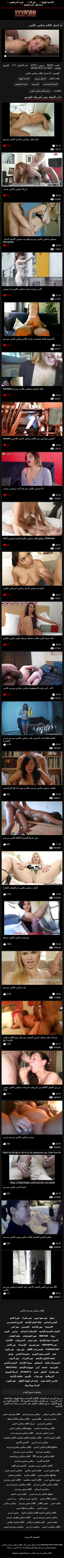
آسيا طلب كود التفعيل (33, 5)
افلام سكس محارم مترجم (19, 1447)
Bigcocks (11, 1367)
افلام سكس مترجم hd (43, 1456)
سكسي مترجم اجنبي (14, 1526)
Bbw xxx (43, 1336)
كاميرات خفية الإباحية (49, 1340)
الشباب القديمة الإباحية (49, 1331)
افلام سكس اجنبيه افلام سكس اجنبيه (38, 1512)
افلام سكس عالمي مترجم (45, 1484)
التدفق (44, 1372)
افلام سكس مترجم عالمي (32, 1310)
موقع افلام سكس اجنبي (20, 1428)
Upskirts (25, 1372)
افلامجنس (36, 1418)
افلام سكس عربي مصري (41, 1465)
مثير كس (15, 1327)
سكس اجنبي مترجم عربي (45, 1517)
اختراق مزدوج (40, 78)
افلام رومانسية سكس (44, 1428)
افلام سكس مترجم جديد (21, 1433)
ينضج (52, 1318)
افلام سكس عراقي (52, 1414)
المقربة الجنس (10, 1363)
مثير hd (32, 2)
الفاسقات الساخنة (29, 1331)
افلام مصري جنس (11, 1414)
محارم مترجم (50, 1418)
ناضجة (44, 1367)
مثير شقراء (27, 1318)
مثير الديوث (14, 1358)
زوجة (53, 1336)
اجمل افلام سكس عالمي (40, 91)
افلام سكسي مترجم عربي (18, 1484)
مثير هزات (38, 1376)
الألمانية (9, 1340)
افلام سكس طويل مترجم (18, 1517)
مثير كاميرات (27, 1358)
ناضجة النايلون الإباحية (45, 1358)
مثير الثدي (11, 1345)
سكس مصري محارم (24, 1461)
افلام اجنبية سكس (15, 1522)
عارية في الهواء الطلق (28, 1381)
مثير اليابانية (37, 1327)
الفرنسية (35, 84)
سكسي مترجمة (43, 1451)
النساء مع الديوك (32, 1385)
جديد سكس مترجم (45, 1433)
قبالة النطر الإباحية (33, 1322)
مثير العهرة (11, 1381)
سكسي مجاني (15, 1475)
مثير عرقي (32, 1340)
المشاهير (38, 1363)
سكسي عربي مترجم (23, 1451)
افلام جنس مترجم (12, 1479)
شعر (54, 1354)
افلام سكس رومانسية (20, 1456)
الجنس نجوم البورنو (41, 1354)
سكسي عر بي (33, 1526)
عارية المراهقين (17, 2)
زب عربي (11, 1498)
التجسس (25, 1327)
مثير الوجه (9, 1349)
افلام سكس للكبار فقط (18, 1418)
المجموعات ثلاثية (52, 1363)
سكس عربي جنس (13, 1470)
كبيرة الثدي (15, 1318)
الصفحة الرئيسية (32, 1537)
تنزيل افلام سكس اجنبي (23, 1423)
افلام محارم (29, 1475)
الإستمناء (22, 1345)
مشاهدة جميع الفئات (32, 1392)
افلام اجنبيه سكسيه (32, 1479)
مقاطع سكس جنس (47, 1475)
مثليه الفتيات (14, 1336)
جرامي (15, 1331)
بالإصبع (28, 1376)
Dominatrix (52, 1349)
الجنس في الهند (18, 1465)
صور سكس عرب (52, 1479)
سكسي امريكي (41, 1489)
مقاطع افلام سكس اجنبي (45, 1447)
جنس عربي (13, 1512)
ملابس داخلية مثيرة (49, 1381)
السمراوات (20, 1340)
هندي (36, 1372)
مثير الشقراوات (30, 1336)
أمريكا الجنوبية (11, 1372)
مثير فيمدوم (34, 1345)
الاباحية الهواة (48, 2)
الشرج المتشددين (50, 84)
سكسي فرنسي (44, 1423)
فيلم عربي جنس (18, 1494)
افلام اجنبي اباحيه (52, 1437)
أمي (37, 1367)
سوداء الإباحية (26, 1363)
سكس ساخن (10, 1503)
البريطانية (49, 1376)
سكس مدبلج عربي (25, 1508)
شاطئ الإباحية (16, 1376)
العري (6, 1331)
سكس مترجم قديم (31, 1414)
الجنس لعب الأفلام (35, 1349)
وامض (10, 1354)
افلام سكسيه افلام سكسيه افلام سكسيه (23, 1437)
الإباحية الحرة (43, 1461)
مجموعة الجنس (23, 1354)
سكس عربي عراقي (28, 1498)
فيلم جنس (55, 1503)
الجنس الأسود (22, 1442)
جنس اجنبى (42, 1508)
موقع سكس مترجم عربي (41, 1494)
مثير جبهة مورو (40, 1318)
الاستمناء (49, 1327)
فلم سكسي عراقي (36, 1522)
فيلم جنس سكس (33, 1470)
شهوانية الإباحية (26, 1367)
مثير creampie (49, 1345)
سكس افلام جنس (48, 1498)
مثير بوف (20, 1349)
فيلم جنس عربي (51, 1470)
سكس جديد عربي (39, 1442)
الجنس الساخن (50, 1322)
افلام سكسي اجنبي (51, 1526)
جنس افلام (43, 1503)
